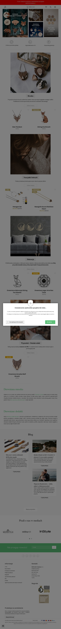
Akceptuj (49, 322)
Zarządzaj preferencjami (16, 322)
